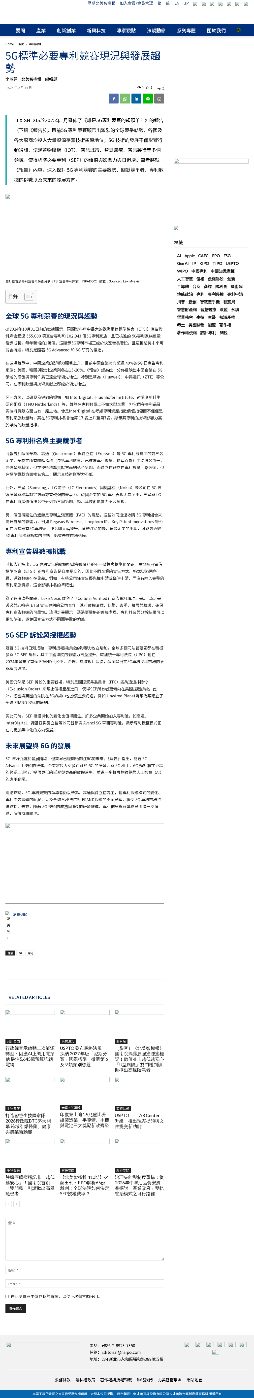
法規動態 (156, 30)
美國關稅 (196, 324)
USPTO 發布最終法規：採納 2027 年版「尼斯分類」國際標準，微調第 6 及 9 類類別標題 (84, 1056)
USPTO (232, 263)
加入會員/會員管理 (136, 3)
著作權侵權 (187, 332)
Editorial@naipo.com (121, 1352)
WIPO (182, 271)
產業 (41, 30)
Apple (190, 255)
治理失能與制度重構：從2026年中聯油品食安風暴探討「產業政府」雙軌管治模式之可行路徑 (139, 1185)
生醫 (212, 317)
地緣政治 (185, 294)
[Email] (159, 98)
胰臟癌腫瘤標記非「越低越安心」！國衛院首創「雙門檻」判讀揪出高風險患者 (30, 1185)
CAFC (203, 255)
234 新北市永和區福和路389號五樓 (132, 1359)
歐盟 (224, 309)
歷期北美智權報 (101, 3)
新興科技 (96, 30)
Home (9, 44)
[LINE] (148, 98)
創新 (231, 278)
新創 (192, 301)
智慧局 (229, 301)
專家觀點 (126, 30)
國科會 (221, 286)
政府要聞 (13, 1041)
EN (177, 3)
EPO (216, 255)
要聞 (20, 30)
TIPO (217, 263)
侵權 (200, 278)
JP (186, 3)
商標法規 (68, 1041)
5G (20, 953)
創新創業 (66, 30)
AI (179, 255)
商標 (208, 286)
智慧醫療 (208, 309)
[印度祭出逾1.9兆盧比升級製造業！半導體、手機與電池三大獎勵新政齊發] (84, 1093)
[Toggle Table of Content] (26, 297)
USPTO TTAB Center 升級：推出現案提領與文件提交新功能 (139, 1121)
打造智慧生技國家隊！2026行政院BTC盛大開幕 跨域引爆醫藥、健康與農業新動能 (28, 1123)
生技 (200, 317)
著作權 (225, 324)
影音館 (121, 1041)
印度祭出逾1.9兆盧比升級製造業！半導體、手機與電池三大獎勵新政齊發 (84, 1120)
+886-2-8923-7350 (118, 1345)
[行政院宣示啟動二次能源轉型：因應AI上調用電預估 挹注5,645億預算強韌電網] (30, 1027)
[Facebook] (114, 98)
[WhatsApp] (125, 98)
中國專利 (199, 271)
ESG (227, 255)
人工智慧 (185, 278)
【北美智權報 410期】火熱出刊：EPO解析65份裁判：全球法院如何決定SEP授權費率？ (84, 1185)
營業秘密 (185, 317)
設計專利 (208, 332)
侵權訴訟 (216, 278)
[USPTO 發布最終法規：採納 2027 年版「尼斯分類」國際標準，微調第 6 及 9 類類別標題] (84, 1027)
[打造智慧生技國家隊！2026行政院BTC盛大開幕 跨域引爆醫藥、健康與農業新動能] (30, 1094)
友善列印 (20, 914)
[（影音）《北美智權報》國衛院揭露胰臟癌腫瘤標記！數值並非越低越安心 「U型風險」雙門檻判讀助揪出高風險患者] (139, 1027)
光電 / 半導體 (71, 1107)
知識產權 (227, 317)
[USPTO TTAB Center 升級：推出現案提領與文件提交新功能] (139, 1094)
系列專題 (186, 30)
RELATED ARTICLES (29, 997)
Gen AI (183, 263)
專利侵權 (216, 294)
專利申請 (235, 294)
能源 (212, 324)
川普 (181, 301)
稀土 (181, 324)
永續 (235, 309)
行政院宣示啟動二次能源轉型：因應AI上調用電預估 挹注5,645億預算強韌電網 (30, 1056)
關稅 (224, 332)
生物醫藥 (13, 1108)
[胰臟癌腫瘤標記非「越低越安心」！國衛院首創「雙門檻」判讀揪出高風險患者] (30, 1156)
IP (194, 263)
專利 (30, 953)
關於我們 (216, 30)
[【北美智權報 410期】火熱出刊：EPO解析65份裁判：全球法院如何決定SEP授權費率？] (84, 1156)
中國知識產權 (223, 271)
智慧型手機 (210, 301)
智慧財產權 (187, 309)
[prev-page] (8, 1204)
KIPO (204, 263)
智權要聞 (68, 1170)
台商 (196, 286)
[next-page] (16, 1204)
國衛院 (237, 286)
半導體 (183, 286)
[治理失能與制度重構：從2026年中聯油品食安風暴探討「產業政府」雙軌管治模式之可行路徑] (139, 1156)
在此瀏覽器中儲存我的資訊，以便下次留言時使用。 (56, 1296)
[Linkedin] (136, 98)
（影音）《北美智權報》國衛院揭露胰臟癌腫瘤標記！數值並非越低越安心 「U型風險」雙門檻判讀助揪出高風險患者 (141, 1059)
